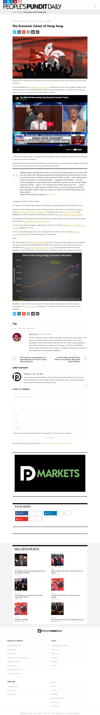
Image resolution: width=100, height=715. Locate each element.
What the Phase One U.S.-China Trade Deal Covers (67, 619)
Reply (86, 385)
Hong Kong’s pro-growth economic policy (38, 247)
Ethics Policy (11, 653)
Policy (20, 12)
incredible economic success (39, 87)
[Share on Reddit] (23, 32)
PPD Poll (54, 661)
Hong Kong (21, 328)
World (53, 569)
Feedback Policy (12, 649)
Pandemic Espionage (21, 619)
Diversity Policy (12, 665)
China (14, 328)
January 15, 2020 (56, 621)
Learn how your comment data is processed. (56, 443)
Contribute (54, 694)
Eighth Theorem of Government (70, 214)
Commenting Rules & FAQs (59, 645)
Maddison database (37, 242)
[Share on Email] (33, 32)
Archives (54, 682)
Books (53, 686)
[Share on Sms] (28, 32)
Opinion (17, 617)
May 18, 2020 (18, 574)
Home (14, 12)
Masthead (54, 657)
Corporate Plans (12, 686)
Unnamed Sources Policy (15, 669)
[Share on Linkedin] (19, 32)
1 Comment (47, 21)
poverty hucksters (70, 212)
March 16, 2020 (55, 599)
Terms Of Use (55, 653)
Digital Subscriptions (58, 698)
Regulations (31, 328)
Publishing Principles (14, 645)
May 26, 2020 (22, 21)
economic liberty (30, 306)
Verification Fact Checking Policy (18, 657)
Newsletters (11, 694)
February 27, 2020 (20, 621)
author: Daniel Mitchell (35, 21)
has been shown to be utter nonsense (31, 212)
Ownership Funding (13, 673)
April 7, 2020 (18, 599)
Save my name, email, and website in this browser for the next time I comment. (42, 433)
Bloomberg (51, 194)
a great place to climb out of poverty (36, 221)
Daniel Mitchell (45, 334)
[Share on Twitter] (14, 32)
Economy (54, 593)
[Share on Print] (37, 32)
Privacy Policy (55, 649)
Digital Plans (11, 690)
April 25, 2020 (55, 574)
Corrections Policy (13, 661)
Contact (54, 665)
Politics (17, 569)
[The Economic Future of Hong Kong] (18, 337)
